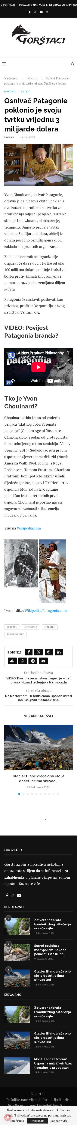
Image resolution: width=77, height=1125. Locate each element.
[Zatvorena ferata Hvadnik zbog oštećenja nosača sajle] (17, 926)
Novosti (32, 78)
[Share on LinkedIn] (59, 652)
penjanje (49, 626)
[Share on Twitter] (38, 652)
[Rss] (47, 12)
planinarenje (15, 634)
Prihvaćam (37, 1121)
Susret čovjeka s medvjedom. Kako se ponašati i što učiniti (50, 950)
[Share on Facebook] (29, 652)
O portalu (7, 5)
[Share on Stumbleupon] (12, 661)
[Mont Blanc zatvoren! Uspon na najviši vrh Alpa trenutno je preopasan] (17, 1065)
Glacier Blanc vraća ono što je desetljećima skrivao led (52, 975)
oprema (12, 626)
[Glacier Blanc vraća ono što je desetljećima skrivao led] (38, 747)
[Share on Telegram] (32, 661)
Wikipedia (33, 610)
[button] (8, 759)
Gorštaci (9, 136)
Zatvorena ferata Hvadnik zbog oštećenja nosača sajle (52, 924)
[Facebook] (29, 12)
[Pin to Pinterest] (49, 652)
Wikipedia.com (29, 528)
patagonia (30, 626)
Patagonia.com (54, 610)
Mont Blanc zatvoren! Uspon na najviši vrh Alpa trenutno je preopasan (53, 1063)
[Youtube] (41, 12)
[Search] (73, 64)
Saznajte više (29, 883)
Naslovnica (11, 78)
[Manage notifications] (7, 1117)
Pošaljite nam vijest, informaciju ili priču (48, 5)
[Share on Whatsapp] (22, 661)
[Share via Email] (43, 661)
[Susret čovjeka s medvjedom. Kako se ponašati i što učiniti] (17, 952)
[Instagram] (35, 12)
